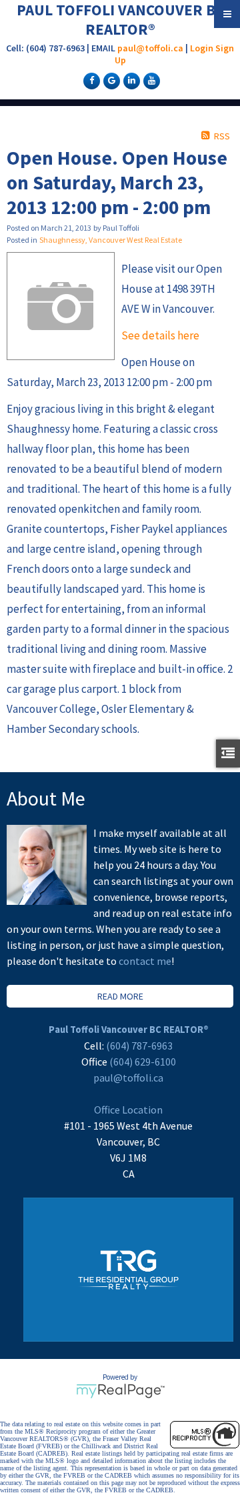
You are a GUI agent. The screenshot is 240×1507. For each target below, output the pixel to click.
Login (201, 48)
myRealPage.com (120, 1391)
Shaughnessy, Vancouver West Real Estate (110, 240)
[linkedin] (130, 80)
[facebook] (90, 80)
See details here (160, 335)
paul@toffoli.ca (150, 48)
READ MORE (120, 996)
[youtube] (150, 80)
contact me (145, 961)
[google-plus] (110, 80)
